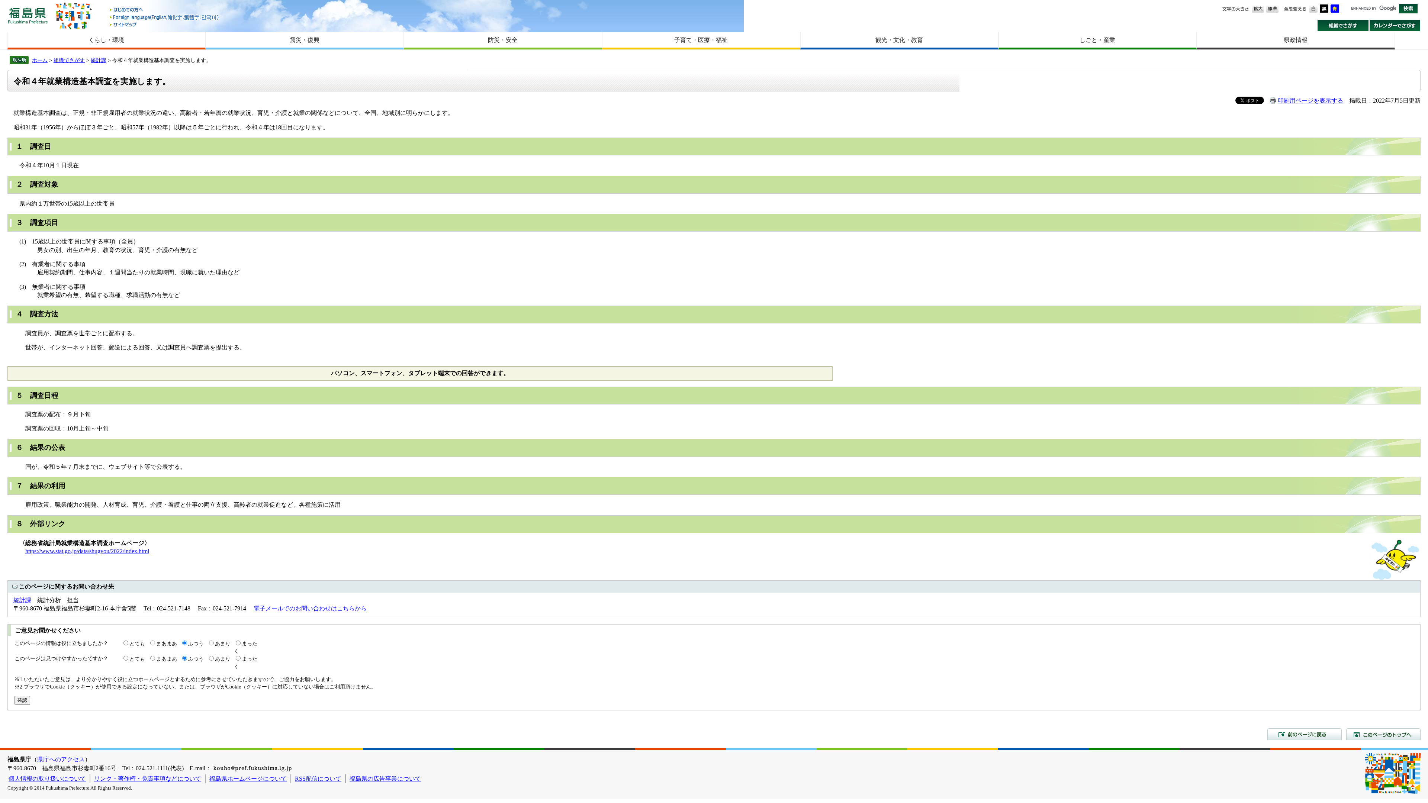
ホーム (40, 60)
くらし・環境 (106, 40)
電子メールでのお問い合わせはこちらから (310, 608)
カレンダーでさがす (1395, 25)
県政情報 (1296, 40)
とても (137, 643)
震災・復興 (304, 40)
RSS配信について (318, 778)
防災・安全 (503, 40)
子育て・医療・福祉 (701, 40)
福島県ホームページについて (248, 778)
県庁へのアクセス (61, 759)
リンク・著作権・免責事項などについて (147, 778)
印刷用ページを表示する (1310, 100)
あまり (223, 643)
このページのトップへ (1383, 734)
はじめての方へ (165, 10)
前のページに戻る (1304, 734)
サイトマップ (165, 24)
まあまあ (166, 643)
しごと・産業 (1097, 40)
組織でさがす (1343, 25)
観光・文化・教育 (899, 40)
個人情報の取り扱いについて (47, 778)
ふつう (196, 643)
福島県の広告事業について (385, 778)
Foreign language (165, 17)
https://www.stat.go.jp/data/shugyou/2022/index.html (87, 551)
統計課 (98, 60)
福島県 (27, 15)
